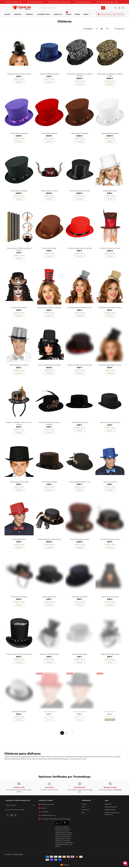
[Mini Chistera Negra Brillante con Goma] (109, 344)
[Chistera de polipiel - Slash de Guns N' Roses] (19, 633)
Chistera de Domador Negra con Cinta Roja (79, 365)
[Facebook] (8, 815)
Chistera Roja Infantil (49, 711)
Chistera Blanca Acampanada (110, 133)
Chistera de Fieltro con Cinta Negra (110, 422)
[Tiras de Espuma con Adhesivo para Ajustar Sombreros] (19, 227)
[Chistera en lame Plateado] (79, 633)
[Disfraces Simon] (21, 8)
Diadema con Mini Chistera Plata (110, 654)
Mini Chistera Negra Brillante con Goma (110, 365)
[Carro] (123, 8)
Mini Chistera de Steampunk (19, 596)
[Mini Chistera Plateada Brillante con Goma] (79, 286)
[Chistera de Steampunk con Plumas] (109, 518)
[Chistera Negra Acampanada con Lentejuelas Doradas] (109, 53)
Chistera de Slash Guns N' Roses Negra (49, 365)
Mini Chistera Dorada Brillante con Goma (109, 307)
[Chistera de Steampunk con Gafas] (79, 518)
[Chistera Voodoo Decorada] (19, 286)
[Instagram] (15, 815)
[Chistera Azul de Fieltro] (109, 461)
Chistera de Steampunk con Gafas (79, 539)
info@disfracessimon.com (48, 815)
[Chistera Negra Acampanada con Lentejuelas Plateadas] (79, 53)
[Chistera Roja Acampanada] (49, 112)
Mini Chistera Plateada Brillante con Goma (80, 307)
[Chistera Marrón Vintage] (49, 227)
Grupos (85, 14)
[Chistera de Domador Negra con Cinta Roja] (79, 344)
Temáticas (29, 14)
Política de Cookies (110, 809)
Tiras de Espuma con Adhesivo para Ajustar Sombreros (19, 249)
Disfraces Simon (18, 854)
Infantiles (18, 14)
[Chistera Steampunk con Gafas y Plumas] (49, 518)
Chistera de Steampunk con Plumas (110, 539)
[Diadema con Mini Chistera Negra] (49, 633)
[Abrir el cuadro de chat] (125, 863)
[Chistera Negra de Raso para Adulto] (79, 169)
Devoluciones (85, 809)
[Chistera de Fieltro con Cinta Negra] (109, 401)
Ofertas (68, 13)
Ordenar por (120, 29)
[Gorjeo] (12, 815)
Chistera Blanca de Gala (110, 191)
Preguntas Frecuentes (47, 804)
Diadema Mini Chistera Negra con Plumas (19, 74)
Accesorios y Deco (43, 14)
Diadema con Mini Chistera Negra (49, 654)
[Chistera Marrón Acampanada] (79, 112)
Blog (83, 812)
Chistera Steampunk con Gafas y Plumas (49, 539)
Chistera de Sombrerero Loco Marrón (109, 248)
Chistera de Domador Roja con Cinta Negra (79, 248)
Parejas (77, 14)
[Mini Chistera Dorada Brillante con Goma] (109, 286)
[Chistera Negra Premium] (49, 575)
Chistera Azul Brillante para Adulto (49, 74)
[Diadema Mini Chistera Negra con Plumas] (19, 53)
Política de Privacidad (111, 807)
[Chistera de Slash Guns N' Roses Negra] (49, 344)
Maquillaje (58, 14)
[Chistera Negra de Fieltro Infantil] (19, 461)
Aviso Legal (108, 804)
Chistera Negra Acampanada (19, 191)
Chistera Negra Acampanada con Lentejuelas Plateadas (79, 75)
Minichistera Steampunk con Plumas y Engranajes (49, 423)
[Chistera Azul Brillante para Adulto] (49, 53)
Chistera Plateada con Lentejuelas (19, 365)
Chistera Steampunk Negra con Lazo (79, 482)
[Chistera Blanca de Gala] (109, 169)
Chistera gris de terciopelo (19, 711)
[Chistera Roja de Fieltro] (19, 518)
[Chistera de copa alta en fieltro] (109, 575)
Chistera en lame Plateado (79, 654)
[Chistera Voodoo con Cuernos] (49, 169)
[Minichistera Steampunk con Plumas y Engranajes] (49, 401)
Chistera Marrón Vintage (49, 248)
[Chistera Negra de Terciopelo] (79, 401)
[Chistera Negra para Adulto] (49, 461)
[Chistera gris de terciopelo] (19, 690)
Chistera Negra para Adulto (49, 482)
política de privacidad (18, 809)
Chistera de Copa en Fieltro (79, 596)
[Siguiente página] (72, 733)
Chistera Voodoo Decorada (19, 307)
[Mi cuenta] (115, 8)
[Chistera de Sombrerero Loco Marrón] (109, 227)
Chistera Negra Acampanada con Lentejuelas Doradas (110, 75)
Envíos (83, 807)
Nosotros (84, 804)
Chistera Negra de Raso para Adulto (79, 191)
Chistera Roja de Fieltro (19, 539)
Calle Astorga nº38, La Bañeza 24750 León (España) (55, 819)
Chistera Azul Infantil (110, 711)
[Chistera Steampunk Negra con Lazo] (79, 461)
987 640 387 (117, 790)
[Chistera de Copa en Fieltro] (79, 575)
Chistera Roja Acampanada (49, 133)
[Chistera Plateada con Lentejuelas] (19, 344)
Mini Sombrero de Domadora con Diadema (49, 307)
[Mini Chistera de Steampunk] (19, 575)
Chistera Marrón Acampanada (79, 133)
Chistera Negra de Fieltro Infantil (19, 482)
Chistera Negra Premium (49, 596)
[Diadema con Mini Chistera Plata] (109, 633)
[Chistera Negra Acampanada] (19, 169)
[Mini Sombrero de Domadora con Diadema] (49, 286)
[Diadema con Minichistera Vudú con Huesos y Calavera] (19, 401)
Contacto (43, 808)
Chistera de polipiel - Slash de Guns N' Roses (19, 654)
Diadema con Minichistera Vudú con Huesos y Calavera (19, 423)
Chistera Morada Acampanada (19, 133)
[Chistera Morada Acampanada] (19, 112)
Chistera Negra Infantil (79, 711)
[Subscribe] (33, 805)
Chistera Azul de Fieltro (110, 482)
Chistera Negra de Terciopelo (80, 422)
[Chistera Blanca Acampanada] (109, 112)
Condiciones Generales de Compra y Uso (112, 813)
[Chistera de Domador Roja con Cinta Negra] (79, 227)
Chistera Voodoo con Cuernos (49, 191)
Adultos (7, 14)
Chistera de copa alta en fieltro (110, 596)
